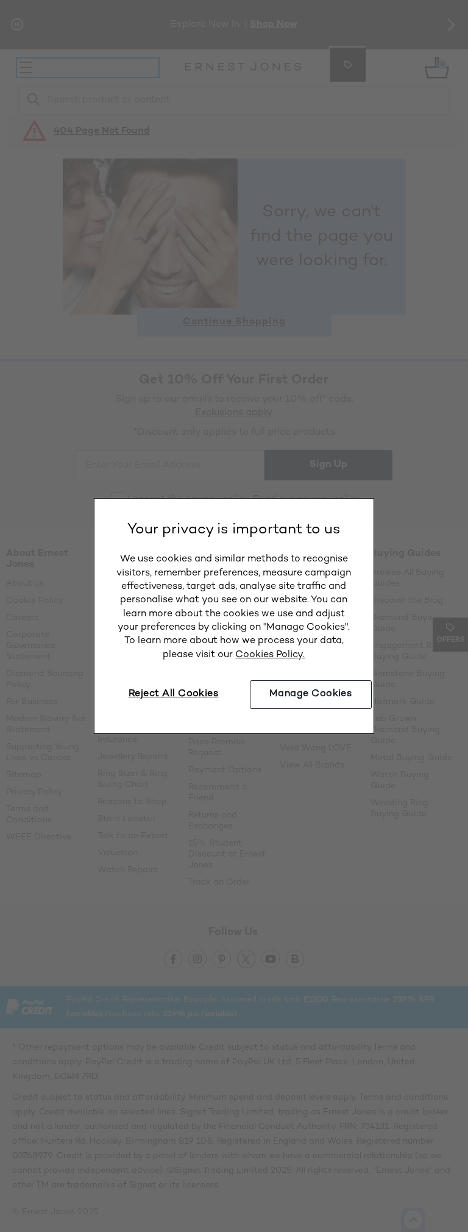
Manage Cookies (310, 694)
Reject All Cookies (174, 694)
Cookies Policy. (270, 655)
